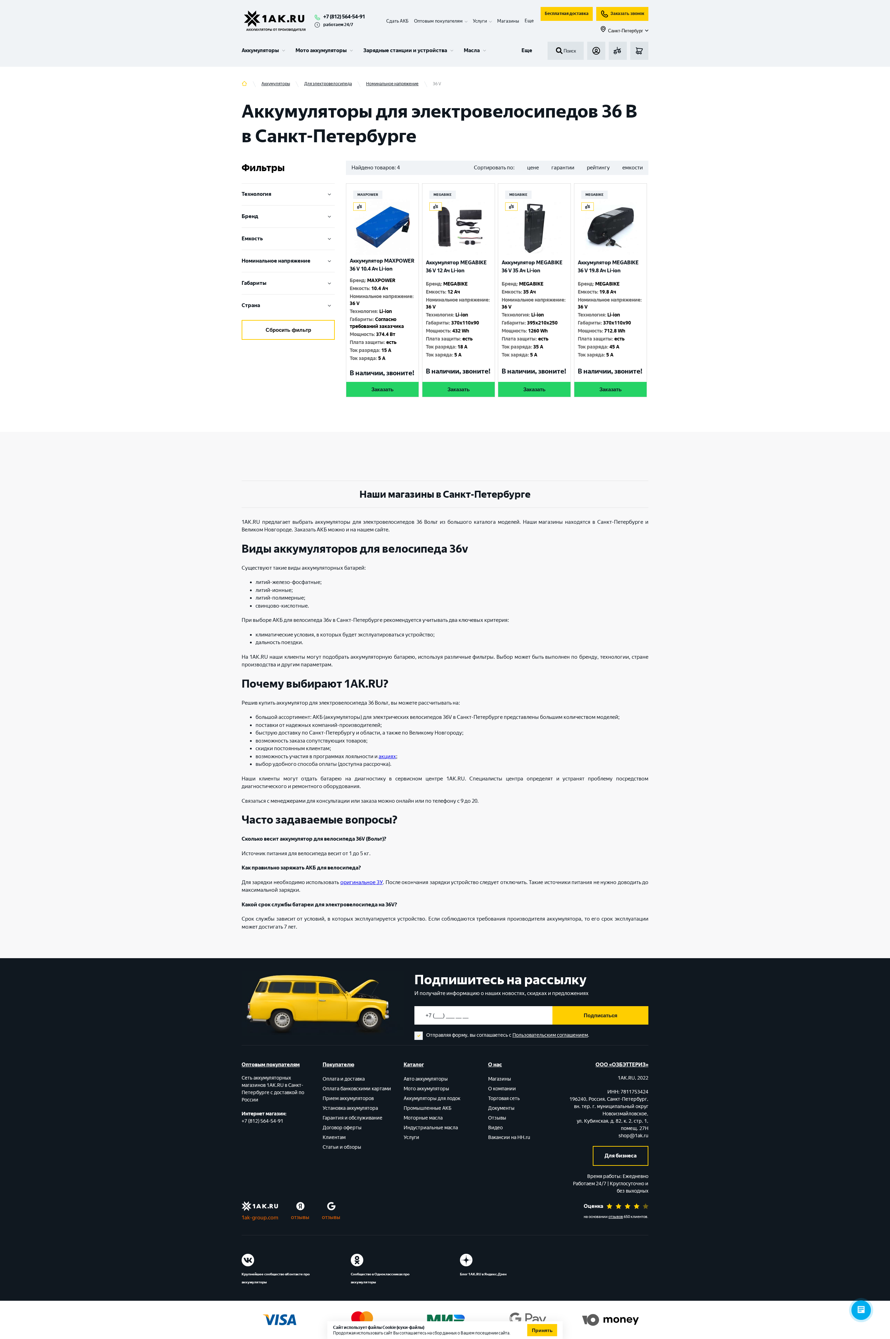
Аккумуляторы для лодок (432, 1098)
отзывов (615, 1216)
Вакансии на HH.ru (509, 1137)
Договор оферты (342, 1128)
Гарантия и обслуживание (352, 1118)
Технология (256, 194)
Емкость (252, 238)
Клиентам (334, 1137)
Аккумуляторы (260, 50)
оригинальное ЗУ (361, 882)
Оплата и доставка (344, 1079)
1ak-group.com (260, 1217)
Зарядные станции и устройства (405, 50)
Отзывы (497, 1118)
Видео (495, 1128)
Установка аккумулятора (350, 1108)
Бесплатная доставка (567, 13)
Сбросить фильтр (288, 330)
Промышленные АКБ (428, 1108)
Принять (542, 1330)
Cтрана (251, 305)
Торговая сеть (504, 1098)
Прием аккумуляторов (348, 1098)
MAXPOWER (367, 194)
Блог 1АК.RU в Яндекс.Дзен (483, 1274)
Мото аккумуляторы (321, 50)
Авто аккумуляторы (426, 1079)
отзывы (300, 1217)
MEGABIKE (443, 194)
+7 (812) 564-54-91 (344, 17)
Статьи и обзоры (342, 1147)
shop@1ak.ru (633, 1136)
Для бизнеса (621, 1156)
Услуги (411, 1137)
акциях (387, 756)
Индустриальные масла (431, 1128)
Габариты (254, 283)
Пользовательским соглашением (550, 1035)
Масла (472, 50)
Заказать (382, 389)
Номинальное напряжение (276, 261)
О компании (502, 1089)
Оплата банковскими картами (357, 1089)
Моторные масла (423, 1118)
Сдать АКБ (397, 21)
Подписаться (600, 1015)
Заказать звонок (627, 13)
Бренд (250, 216)
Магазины (508, 21)
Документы (501, 1108)
